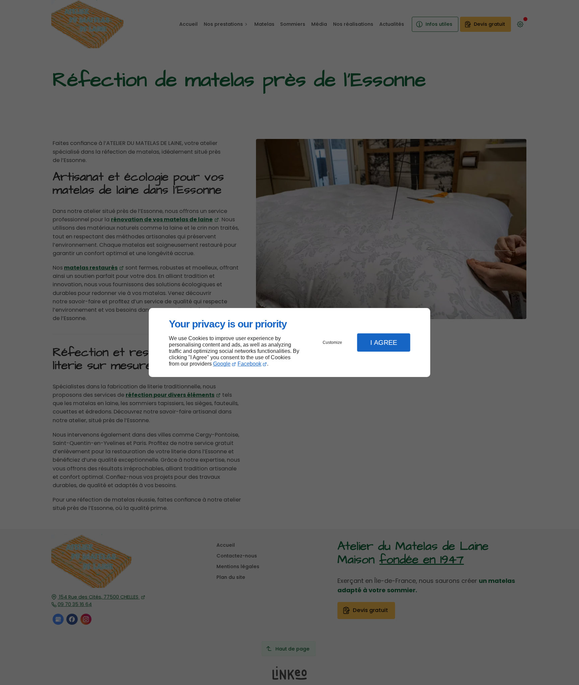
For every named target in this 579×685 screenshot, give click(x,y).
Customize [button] (332, 342)
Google (222, 364)
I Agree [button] (383, 342)
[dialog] (289, 342)
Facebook (249, 364)
